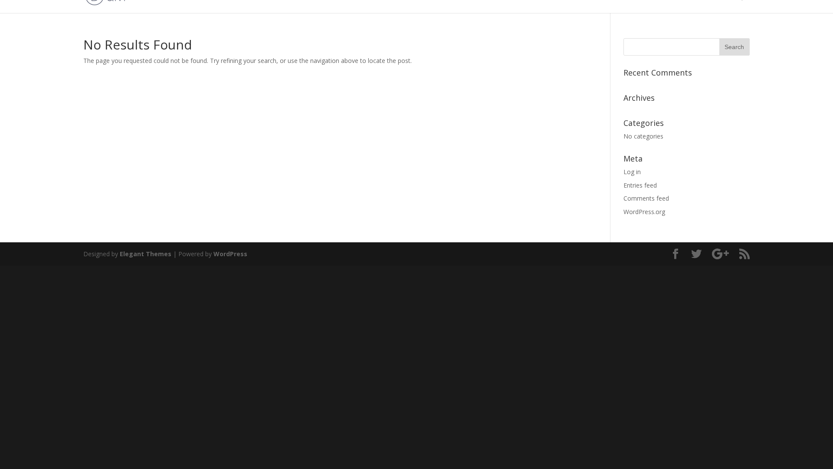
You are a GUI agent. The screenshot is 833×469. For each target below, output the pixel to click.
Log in (632, 172)
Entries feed (640, 185)
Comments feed (646, 198)
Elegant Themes (145, 254)
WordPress (230, 254)
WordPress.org (644, 212)
